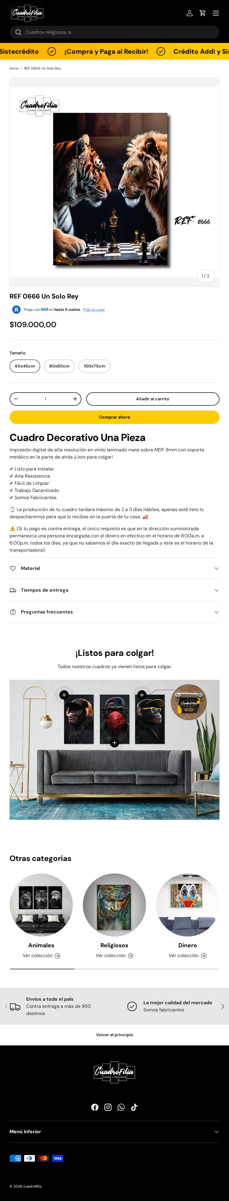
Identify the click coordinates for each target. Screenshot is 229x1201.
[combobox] (114, 32)
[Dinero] (187, 905)
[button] (202, 13)
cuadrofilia (32, 1186)
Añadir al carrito (152, 399)
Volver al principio (114, 1034)
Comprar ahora (114, 417)
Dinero (187, 945)
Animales (41, 945)
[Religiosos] (114, 905)
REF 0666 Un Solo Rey (42, 68)
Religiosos (114, 945)
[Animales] (41, 905)
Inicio (14, 68)
